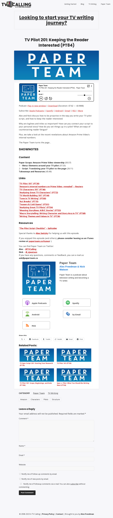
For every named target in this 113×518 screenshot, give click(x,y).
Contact (59, 514)
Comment (23, 418)
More (80, 110)
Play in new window (36, 105)
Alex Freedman (87, 514)
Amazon (23, 399)
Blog (82, 4)
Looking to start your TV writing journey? (56, 20)
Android (59, 110)
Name (22, 446)
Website (22, 464)
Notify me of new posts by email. (35, 479)
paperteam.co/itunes (39, 241)
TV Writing (92, 4)
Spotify (49, 110)
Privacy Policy (48, 514)
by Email (76, 314)
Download (53, 105)
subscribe (74, 484)
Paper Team (105, 4)
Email (67, 110)
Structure (56, 399)
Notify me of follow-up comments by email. (39, 474)
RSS (74, 110)
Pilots (46, 399)
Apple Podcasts (36, 110)
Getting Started (70, 4)
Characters (35, 399)
